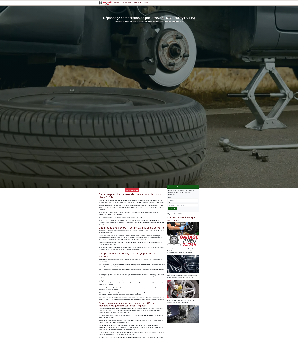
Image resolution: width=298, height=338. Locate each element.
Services (116, 3)
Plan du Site (144, 3)
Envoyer (172, 208)
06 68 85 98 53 (132, 190)
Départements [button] (126, 3)
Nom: (170, 197)
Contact (136, 3)
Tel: (169, 202)
